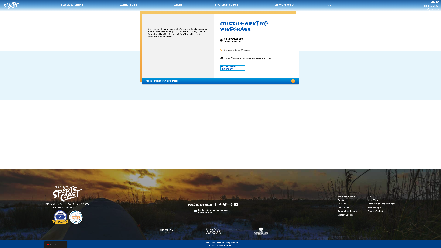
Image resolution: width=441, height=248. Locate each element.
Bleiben (178, 5)
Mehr (330, 5)
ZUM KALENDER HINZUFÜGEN (228, 67)
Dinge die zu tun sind (72, 5)
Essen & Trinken (128, 5)
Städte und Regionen (226, 5)
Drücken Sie (343, 207)
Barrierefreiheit (375, 211)
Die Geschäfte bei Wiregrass (237, 50)
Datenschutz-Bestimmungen (381, 204)
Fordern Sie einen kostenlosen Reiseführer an (213, 211)
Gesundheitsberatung (348, 211)
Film (370, 196)
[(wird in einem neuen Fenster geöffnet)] (215, 205)
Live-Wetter (373, 200)
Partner (341, 200)
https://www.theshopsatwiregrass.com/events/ (248, 58)
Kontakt (342, 204)
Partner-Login (374, 207)
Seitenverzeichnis (346, 196)
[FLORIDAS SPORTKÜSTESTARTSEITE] (9, 6)
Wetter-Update (345, 215)
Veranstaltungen (284, 5)
